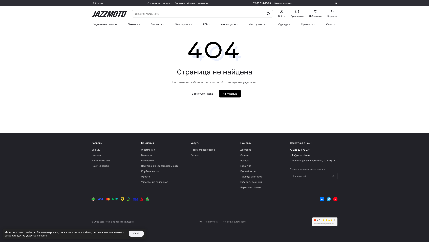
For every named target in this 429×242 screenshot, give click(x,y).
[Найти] (268, 13)
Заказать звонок (283, 3)
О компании (148, 149)
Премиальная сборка (203, 149)
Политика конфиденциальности (160, 165)
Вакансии (147, 155)
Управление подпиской (154, 181)
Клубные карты (150, 171)
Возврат (245, 160)
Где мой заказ (248, 171)
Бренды (96, 149)
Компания (147, 142)
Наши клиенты (100, 165)
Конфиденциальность (235, 221)
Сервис (195, 155)
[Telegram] (329, 199)
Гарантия (245, 165)
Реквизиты (147, 160)
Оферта (145, 176)
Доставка (245, 149)
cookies (28, 232)
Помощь (245, 142)
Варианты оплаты (250, 187)
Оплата (244, 155)
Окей (136, 233)
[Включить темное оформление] (336, 3)
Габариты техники (251, 181)
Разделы (97, 142)
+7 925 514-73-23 (261, 3)
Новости (96, 155)
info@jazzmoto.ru (300, 155)
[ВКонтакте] (322, 199)
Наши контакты (101, 160)
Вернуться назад (202, 93)
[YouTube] (335, 199)
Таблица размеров (251, 176)
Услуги (195, 142)
